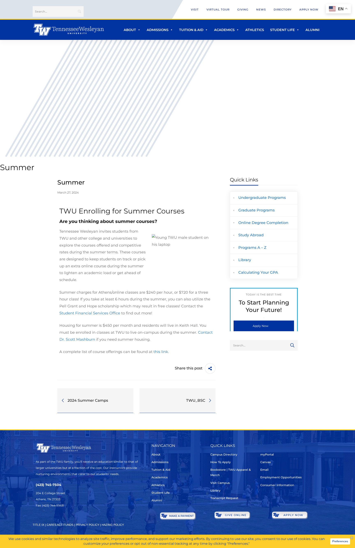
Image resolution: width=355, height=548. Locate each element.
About (130, 30)
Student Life (282, 30)
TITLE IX (38, 524)
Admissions (157, 30)
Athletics (254, 30)
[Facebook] (50, 517)
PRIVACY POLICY (87, 524)
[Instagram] (61, 517)
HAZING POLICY (113, 524)
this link (160, 352)
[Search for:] (264, 345)
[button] (264, 326)
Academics (224, 30)
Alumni (312, 30)
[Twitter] (38, 517)
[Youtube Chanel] (73, 517)
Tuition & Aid (191, 30)
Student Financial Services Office (89, 313)
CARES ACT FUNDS (60, 524)
